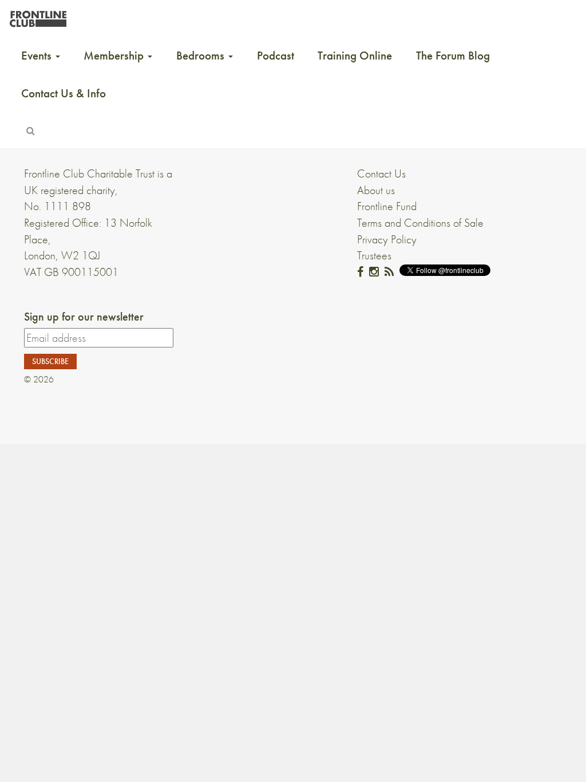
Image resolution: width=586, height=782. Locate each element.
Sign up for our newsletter (84, 316)
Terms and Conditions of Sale (420, 222)
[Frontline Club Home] (37, 15)
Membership (115, 55)
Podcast (275, 55)
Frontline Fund (387, 206)
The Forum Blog (453, 55)
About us (376, 190)
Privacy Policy (387, 239)
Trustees (374, 255)
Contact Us (381, 173)
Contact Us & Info (63, 93)
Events (37, 55)
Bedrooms (201, 55)
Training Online (355, 55)
